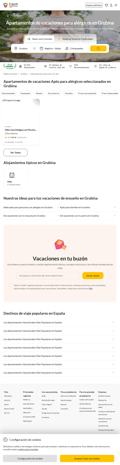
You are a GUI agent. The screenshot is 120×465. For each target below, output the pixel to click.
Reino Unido (9, 409)
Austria (7, 400)
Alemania (8, 396)
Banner (64, 404)
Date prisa (102, 400)
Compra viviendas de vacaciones (106, 412)
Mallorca (26, 399)
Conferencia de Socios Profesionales (87, 409)
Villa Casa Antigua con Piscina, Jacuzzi (24, 129)
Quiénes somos (104, 396)
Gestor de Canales (86, 399)
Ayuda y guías (66, 400)
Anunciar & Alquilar (68, 396)
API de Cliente (85, 404)
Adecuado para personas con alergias (45, 74)
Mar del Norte (28, 404)
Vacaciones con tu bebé (105, 405)
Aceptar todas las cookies (87, 458)
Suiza (6, 404)
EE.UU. (7, 413)
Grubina (23, 74)
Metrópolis (27, 421)
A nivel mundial (29, 417)
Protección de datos (106, 430)
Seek (44, 396)
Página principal (10, 74)
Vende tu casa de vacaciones (104, 420)
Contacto (45, 417)
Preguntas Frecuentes (50, 413)
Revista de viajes (48, 400)
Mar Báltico (27, 408)
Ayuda (44, 409)
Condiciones (103, 426)
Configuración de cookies (30, 458)
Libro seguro (47, 404)
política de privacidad (28, 449)
